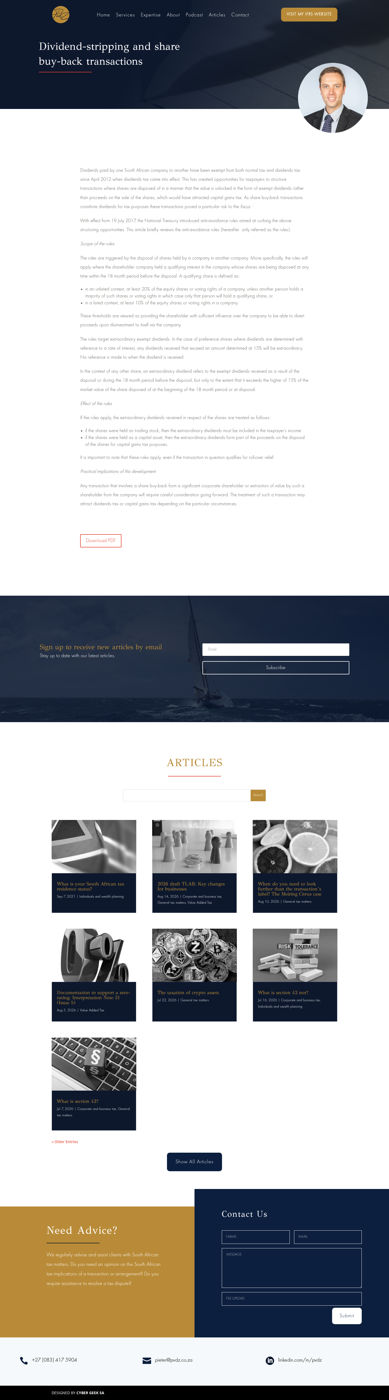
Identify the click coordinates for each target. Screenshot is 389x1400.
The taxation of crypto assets (188, 992)
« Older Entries (65, 1141)
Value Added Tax (92, 1010)
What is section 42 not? (283, 992)
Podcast (194, 15)
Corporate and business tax (96, 1109)
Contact (240, 15)
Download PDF (101, 540)
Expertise (151, 15)
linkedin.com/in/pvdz (300, 1360)
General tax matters (171, 903)
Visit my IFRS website (309, 14)
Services (125, 15)
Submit (347, 1316)
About (173, 15)
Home (103, 15)
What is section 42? (77, 1101)
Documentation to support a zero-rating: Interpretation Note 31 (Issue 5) (93, 998)
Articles (217, 15)
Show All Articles (194, 1162)
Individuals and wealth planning (101, 897)
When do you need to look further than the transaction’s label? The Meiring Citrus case (290, 889)
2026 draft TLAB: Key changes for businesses (191, 886)
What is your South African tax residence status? (90, 886)
